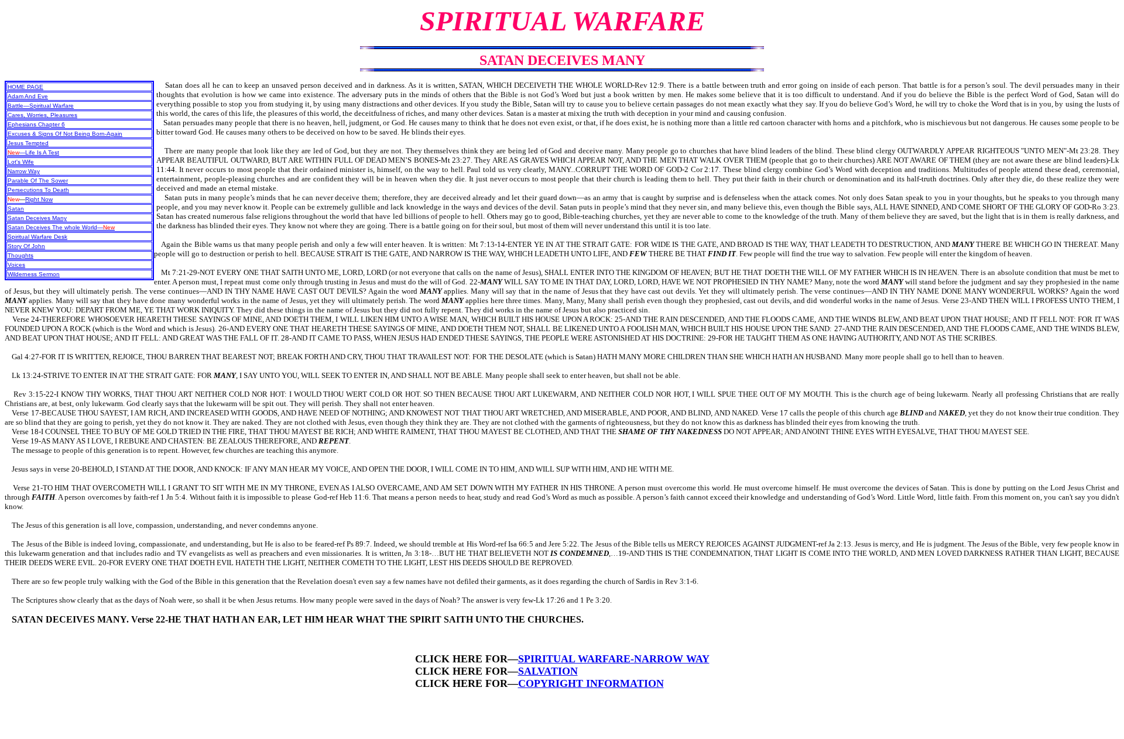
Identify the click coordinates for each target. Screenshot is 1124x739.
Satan (16, 208)
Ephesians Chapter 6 (36, 124)
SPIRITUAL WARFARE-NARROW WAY (614, 659)
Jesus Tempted (28, 143)
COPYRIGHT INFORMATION (591, 683)
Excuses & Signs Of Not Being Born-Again (65, 133)
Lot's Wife (21, 162)
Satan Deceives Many (37, 218)
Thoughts (20, 255)
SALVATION (548, 671)
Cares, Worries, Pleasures (42, 115)
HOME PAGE (25, 87)
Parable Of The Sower (38, 180)
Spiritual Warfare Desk (37, 236)
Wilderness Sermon (34, 274)
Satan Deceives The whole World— (61, 227)
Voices (16, 265)
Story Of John (26, 246)
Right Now (39, 199)
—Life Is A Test (33, 152)
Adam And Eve (28, 96)
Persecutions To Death (38, 190)
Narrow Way (24, 171)
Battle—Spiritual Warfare (41, 105)
